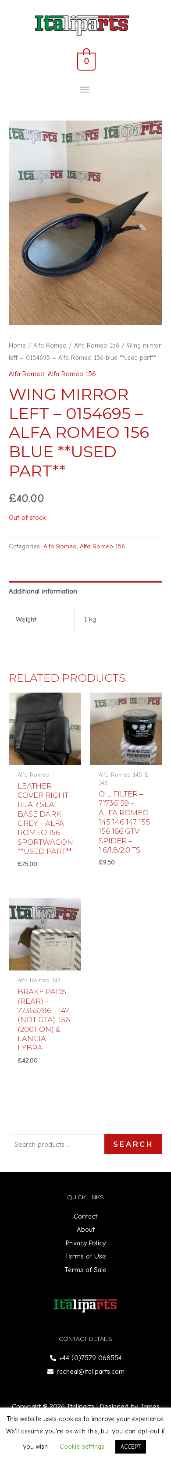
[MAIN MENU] (86, 90)
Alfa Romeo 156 (96, 345)
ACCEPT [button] (131, 1446)
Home (17, 345)
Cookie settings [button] (82, 1446)
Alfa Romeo (50, 345)
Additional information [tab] (43, 591)
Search (133, 1144)
